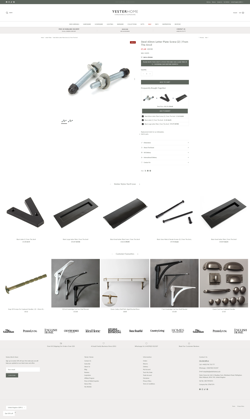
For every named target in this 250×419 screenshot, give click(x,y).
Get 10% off (9, 413)
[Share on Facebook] (148, 170)
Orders (145, 361)
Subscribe (12, 375)
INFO (156, 24)
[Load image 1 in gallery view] (99, 78)
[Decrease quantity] (143, 74)
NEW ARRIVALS (74, 24)
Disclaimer (146, 378)
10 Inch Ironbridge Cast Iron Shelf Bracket (75, 309)
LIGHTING (110, 24)
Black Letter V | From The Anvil (154, 120)
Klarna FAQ (87, 384)
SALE (149, 24)
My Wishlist (226, 2)
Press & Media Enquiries (91, 381)
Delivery (209, 2)
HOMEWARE (99, 24)
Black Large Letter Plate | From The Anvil (157, 124)
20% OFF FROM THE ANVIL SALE (125, 2)
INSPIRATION (166, 24)
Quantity (143, 70)
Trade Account (147, 375)
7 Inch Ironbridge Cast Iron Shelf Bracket (174, 309)
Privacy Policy (147, 381)
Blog (85, 369)
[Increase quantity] (150, 74)
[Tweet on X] (145, 170)
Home (42, 37)
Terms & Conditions (149, 384)
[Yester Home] (125, 12)
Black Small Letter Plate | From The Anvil (223, 239)
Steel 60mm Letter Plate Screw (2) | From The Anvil (65, 37)
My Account (146, 369)
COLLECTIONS (132, 24)
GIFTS (142, 24)
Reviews (86, 372)
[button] (147, 57)
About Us (87, 366)
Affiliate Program (89, 378)
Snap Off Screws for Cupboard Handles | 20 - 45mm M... (26, 309)
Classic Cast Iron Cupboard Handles (224, 309)
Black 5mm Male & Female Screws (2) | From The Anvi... (174, 239)
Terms (233, 406)
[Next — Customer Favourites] (138, 254)
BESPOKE (178, 24)
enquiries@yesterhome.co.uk (211, 371)
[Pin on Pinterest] (150, 170)
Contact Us (219, 2)
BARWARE (120, 24)
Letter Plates (48, 37)
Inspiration (87, 375)
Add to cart (165, 82)
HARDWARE (87, 24)
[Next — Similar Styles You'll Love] (139, 184)
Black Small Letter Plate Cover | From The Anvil (125, 239)
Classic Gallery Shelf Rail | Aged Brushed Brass (125, 309)
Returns (214, 2)
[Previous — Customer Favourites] (112, 254)
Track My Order (147, 372)
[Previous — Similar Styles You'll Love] (110, 184)
